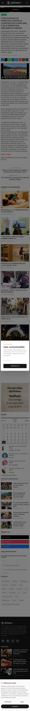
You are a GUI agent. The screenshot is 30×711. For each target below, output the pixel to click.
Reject (22, 702)
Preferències (7, 702)
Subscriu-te (15, 366)
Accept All (15, 706)
